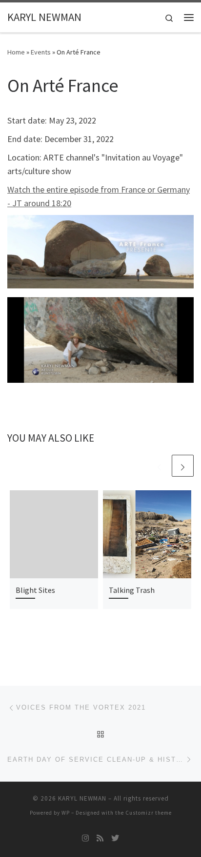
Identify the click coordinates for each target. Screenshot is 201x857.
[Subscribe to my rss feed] (100, 838)
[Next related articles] (183, 466)
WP (65, 812)
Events (41, 52)
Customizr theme (148, 812)
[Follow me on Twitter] (115, 838)
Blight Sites (35, 590)
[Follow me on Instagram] (85, 838)
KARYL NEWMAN (82, 798)
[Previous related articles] (159, 466)
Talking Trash (132, 590)
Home (16, 52)
